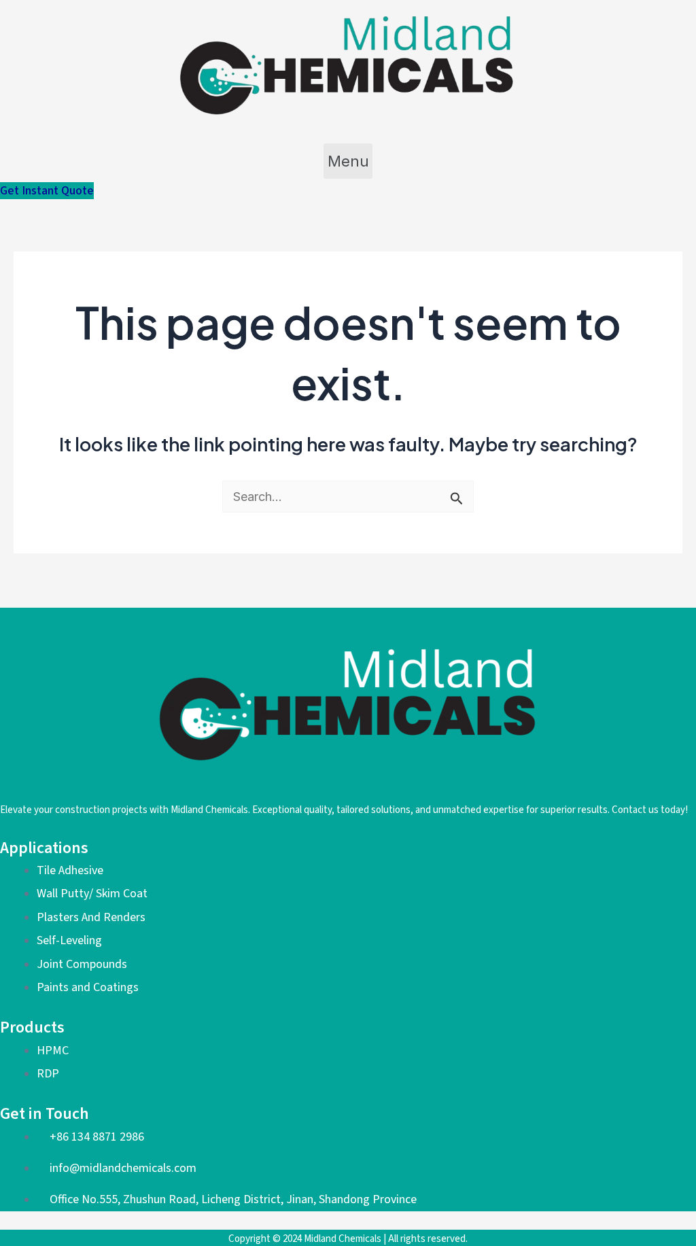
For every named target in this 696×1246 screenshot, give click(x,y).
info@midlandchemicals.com (123, 1168)
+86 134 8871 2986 (97, 1136)
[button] (348, 161)
